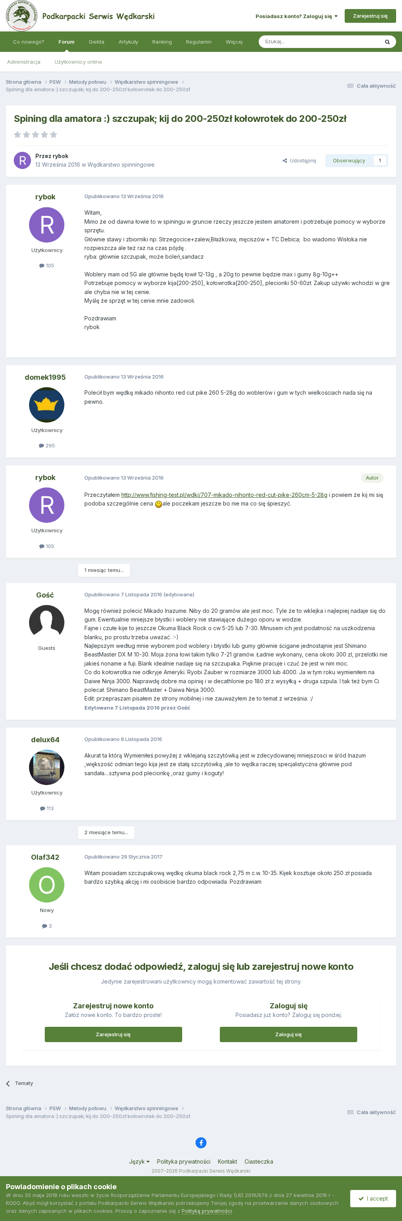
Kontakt (227, 1161)
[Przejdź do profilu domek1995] (46, 405)
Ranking (162, 42)
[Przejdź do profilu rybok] (22, 160)
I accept (376, 1198)
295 (49, 445)
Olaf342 (45, 857)
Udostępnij (301, 160)
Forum (66, 42)
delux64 (45, 740)
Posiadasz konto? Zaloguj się (295, 16)
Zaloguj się (288, 1034)
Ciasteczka (259, 1161)
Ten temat (356, 41)
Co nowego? (28, 42)
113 (49, 808)
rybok (60, 156)
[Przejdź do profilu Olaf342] (46, 885)
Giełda (96, 42)
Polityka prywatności (183, 1161)
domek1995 (45, 377)
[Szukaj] (387, 41)
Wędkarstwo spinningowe (121, 164)
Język (137, 1161)
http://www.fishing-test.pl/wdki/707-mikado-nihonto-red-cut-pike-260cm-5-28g (224, 494)
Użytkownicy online (78, 62)
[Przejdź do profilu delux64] (46, 767)
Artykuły (128, 42)
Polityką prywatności (207, 1211)
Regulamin (199, 42)
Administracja (23, 62)
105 (49, 265)
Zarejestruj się (370, 16)
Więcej (234, 42)
